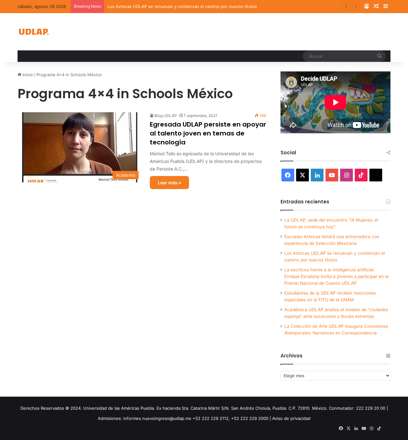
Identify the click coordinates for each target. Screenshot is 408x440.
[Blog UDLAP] (33, 32)
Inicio (27, 74)
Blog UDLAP (166, 115)
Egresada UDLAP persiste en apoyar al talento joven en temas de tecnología (208, 133)
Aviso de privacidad (291, 418)
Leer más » (169, 182)
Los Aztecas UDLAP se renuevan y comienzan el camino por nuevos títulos (182, 6)
